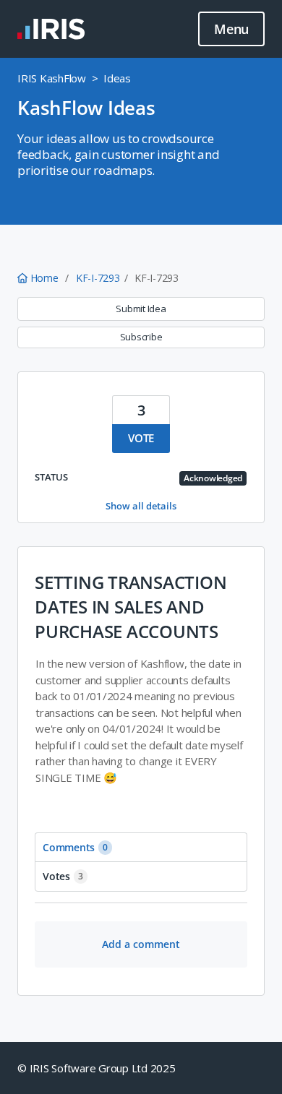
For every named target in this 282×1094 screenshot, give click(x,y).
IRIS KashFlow (51, 78)
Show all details (141, 505)
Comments (75, 847)
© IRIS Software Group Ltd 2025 (96, 1068)
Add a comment (141, 944)
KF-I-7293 (98, 278)
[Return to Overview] (51, 29)
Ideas (117, 78)
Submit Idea (141, 308)
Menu (231, 29)
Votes (63, 876)
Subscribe (141, 336)
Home (44, 278)
